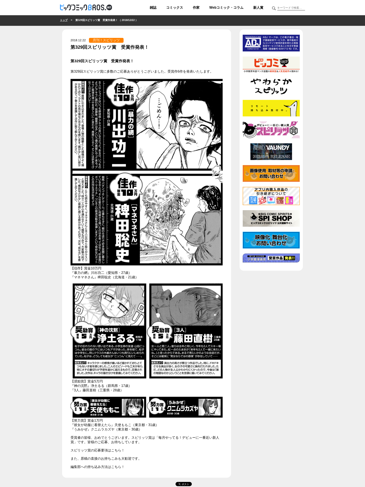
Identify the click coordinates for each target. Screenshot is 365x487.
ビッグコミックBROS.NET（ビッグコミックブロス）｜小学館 (86, 7)
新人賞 (258, 7)
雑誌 (153, 7)
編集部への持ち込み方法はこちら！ (98, 467)
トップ (64, 20)
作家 (196, 7)
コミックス (174, 7)
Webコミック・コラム (226, 7)
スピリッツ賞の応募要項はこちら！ (98, 450)
